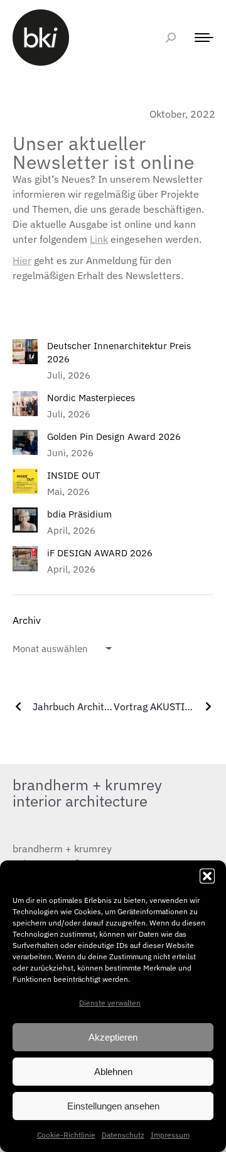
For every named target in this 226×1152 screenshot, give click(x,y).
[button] (207, 876)
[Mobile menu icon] (200, 37)
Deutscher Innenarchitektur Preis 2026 (119, 352)
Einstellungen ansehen (113, 1106)
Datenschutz (123, 1134)
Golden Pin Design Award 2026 (114, 436)
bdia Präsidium (79, 514)
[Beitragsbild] (25, 351)
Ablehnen (113, 1071)
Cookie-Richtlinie (66, 1134)
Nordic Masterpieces (91, 398)
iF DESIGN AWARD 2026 (100, 553)
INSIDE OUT (73, 475)
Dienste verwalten (110, 1002)
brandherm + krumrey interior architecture (87, 793)
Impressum (170, 1134)
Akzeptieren (113, 1037)
